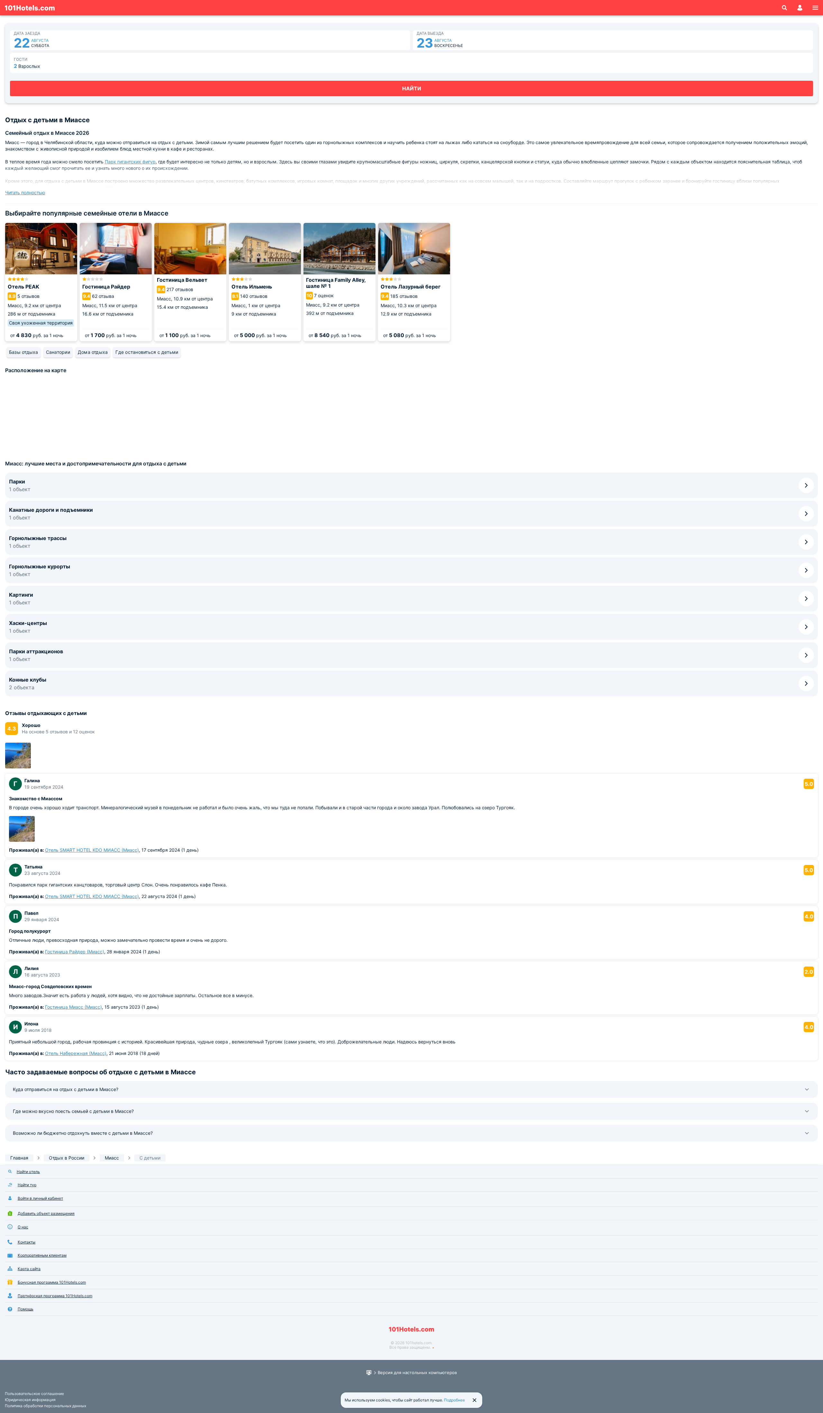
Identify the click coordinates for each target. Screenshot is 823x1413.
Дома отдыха (93, 352)
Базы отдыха (23, 352)
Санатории (58, 352)
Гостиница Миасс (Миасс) (73, 1007)
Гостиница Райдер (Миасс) (74, 951)
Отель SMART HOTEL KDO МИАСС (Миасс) (92, 850)
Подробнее (454, 1400)
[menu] (815, 7)
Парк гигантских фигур (130, 161)
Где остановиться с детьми (146, 352)
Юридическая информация (30, 1399)
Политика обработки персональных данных (45, 1405)
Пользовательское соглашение (34, 1393)
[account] (800, 7)
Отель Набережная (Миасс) (75, 1053)
